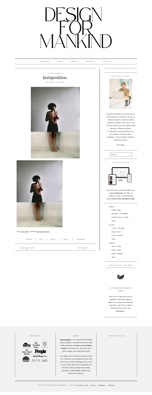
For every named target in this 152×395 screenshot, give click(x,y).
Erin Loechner (65, 340)
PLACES (111, 225)
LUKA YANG (24, 231)
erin (51, 82)
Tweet (53, 239)
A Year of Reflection (115, 193)
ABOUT (74, 61)
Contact (107, 61)
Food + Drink (116, 250)
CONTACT (111, 385)
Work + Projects (117, 235)
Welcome (45, 61)
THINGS (112, 243)
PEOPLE (112, 207)
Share (29, 239)
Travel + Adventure (118, 228)
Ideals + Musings (117, 253)
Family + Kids (116, 210)
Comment (80, 239)
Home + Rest (115, 232)
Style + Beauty (116, 246)
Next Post (83, 248)
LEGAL (93, 385)
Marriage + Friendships (119, 213)
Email (66, 239)
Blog (60, 61)
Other (113, 221)
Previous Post (27, 248)
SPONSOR (101, 385)
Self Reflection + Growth (119, 217)
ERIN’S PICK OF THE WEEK (121, 265)
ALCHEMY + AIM (82, 385)
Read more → (120, 311)
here (122, 145)
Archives (90, 61)
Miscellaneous (55, 73)
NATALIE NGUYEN (43, 231)
